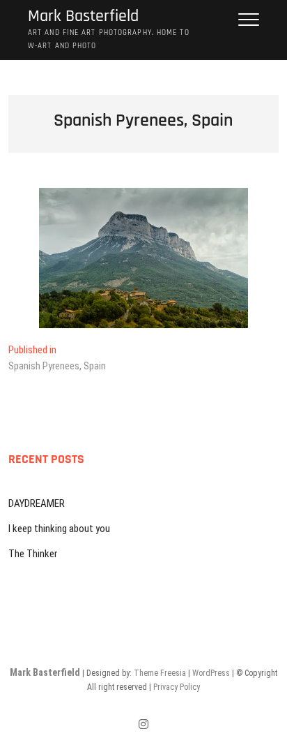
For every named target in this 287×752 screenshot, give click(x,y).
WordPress (211, 673)
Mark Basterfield (83, 16)
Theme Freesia (160, 673)
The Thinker (32, 553)
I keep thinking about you (59, 528)
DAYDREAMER (36, 503)
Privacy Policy (176, 687)
